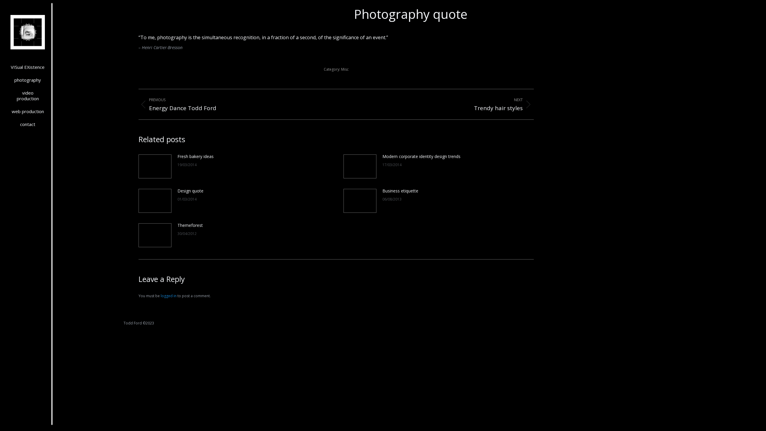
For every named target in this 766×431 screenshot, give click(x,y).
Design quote (190, 191)
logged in (169, 295)
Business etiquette (400, 191)
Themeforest (190, 225)
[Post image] (155, 166)
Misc (345, 69)
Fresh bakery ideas (195, 156)
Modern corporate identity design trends (421, 156)
